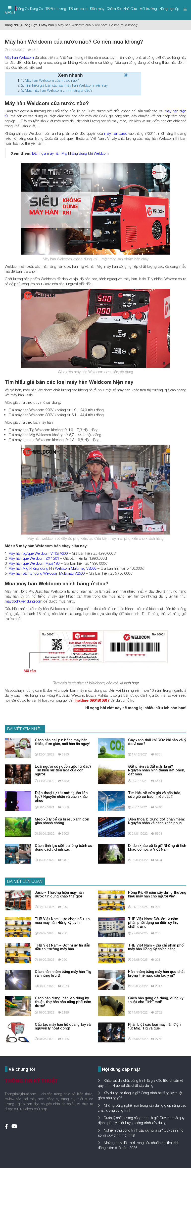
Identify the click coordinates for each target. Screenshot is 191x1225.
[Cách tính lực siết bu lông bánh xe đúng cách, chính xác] (18, 853)
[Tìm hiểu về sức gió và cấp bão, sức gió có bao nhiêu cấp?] (111, 800)
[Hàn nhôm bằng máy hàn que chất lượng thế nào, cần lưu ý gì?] (111, 979)
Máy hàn (47, 25)
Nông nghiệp (169, 8)
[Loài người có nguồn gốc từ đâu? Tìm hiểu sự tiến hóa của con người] (18, 774)
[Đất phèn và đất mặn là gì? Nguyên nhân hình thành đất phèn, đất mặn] (111, 774)
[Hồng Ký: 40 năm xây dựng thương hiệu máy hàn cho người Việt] (111, 900)
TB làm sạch (78, 8)
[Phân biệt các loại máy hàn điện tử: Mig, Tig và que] (111, 1032)
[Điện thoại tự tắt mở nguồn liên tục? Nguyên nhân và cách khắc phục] (18, 800)
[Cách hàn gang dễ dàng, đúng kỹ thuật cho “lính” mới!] (111, 1006)
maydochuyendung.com (23, 601)
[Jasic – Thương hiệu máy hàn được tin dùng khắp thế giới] (18, 900)
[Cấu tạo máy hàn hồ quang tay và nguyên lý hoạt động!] (18, 1032)
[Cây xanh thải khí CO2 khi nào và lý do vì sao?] (111, 748)
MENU (10, 12)
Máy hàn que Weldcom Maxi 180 (34, 563)
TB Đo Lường (56, 8)
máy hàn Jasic (115, 133)
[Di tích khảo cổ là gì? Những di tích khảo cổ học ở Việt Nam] (111, 853)
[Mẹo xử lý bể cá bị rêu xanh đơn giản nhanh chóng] (18, 827)
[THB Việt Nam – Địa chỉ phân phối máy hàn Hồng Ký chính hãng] (111, 953)
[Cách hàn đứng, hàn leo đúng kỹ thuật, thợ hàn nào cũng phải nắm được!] (18, 1006)
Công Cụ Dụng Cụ (29, 8)
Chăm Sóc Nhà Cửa (122, 8)
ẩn (126, 74)
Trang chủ (12, 25)
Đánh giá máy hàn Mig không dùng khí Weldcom (70, 153)
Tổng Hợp (30, 25)
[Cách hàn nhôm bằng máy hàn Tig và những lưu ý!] (18, 979)
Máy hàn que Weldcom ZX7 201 (33, 558)
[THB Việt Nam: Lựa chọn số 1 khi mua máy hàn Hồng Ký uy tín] (18, 926)
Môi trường (148, 8)
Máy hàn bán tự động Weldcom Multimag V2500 (46, 573)
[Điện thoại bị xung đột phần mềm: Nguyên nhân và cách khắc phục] (111, 827)
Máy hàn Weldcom (19, 57)
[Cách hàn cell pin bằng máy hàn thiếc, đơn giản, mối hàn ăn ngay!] (18, 748)
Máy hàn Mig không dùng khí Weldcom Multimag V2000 (52, 568)
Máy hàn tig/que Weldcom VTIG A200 (38, 553)
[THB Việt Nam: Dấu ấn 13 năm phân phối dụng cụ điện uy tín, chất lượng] (111, 926)
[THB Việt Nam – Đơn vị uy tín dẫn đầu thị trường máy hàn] (18, 953)
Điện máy (97, 8)
